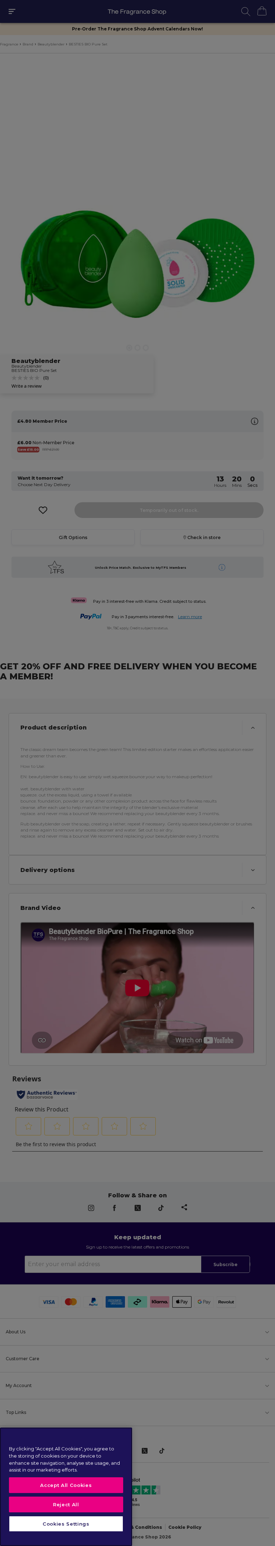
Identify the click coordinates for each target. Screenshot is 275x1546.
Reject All (66, 1504)
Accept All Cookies (66, 1485)
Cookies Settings (66, 1524)
